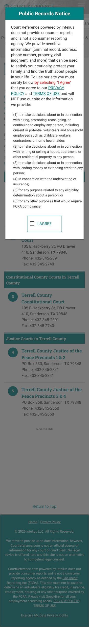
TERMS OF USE (46, 93)
